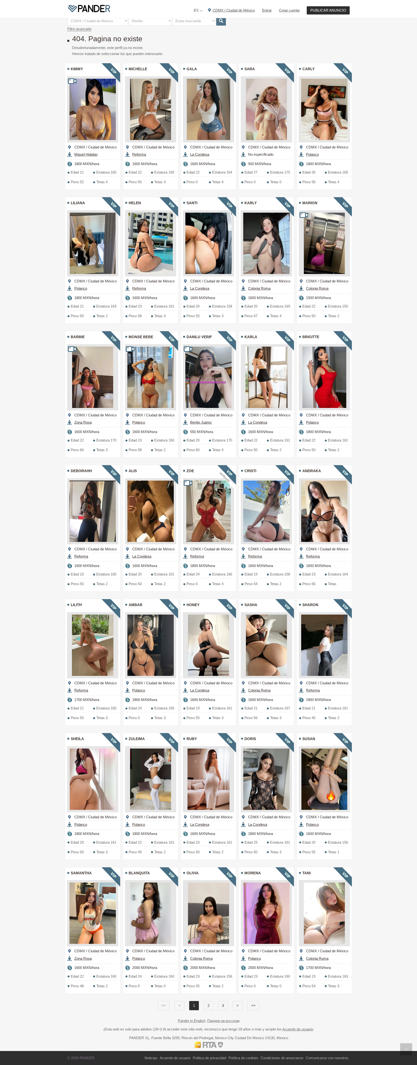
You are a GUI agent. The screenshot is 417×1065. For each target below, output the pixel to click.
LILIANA (78, 203)
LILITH (76, 605)
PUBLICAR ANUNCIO (328, 10)
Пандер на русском (223, 1021)
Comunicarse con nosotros (327, 1058)
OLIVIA (193, 873)
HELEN (135, 203)
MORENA (252, 873)
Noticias (151, 1058)
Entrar (267, 10)
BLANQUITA (139, 873)
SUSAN (308, 739)
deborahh (81, 471)
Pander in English (191, 1021)
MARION (309, 203)
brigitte (310, 337)
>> (253, 1005)
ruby (192, 739)
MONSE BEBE (141, 337)
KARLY (250, 203)
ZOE (190, 471)
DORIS (250, 739)
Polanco (312, 154)
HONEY (193, 605)
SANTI (192, 203)
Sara (249, 69)
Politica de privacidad (209, 1058)
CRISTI (250, 471)
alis (133, 471)
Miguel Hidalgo (85, 154)
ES (196, 10)
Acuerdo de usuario (297, 1029)
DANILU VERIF (199, 337)
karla (250, 337)
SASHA (250, 605)
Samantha (81, 873)
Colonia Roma (259, 288)
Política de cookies (243, 1058)
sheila (77, 739)
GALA (192, 69)
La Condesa (199, 154)
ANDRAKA (311, 471)
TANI (306, 873)
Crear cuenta (289, 10)
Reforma (139, 154)
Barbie (78, 337)
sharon (310, 605)
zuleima (137, 739)
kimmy (77, 69)
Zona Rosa (83, 422)
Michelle (138, 69)
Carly (308, 69)
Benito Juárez (201, 422)
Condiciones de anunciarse (282, 1058)
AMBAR (135, 605)
